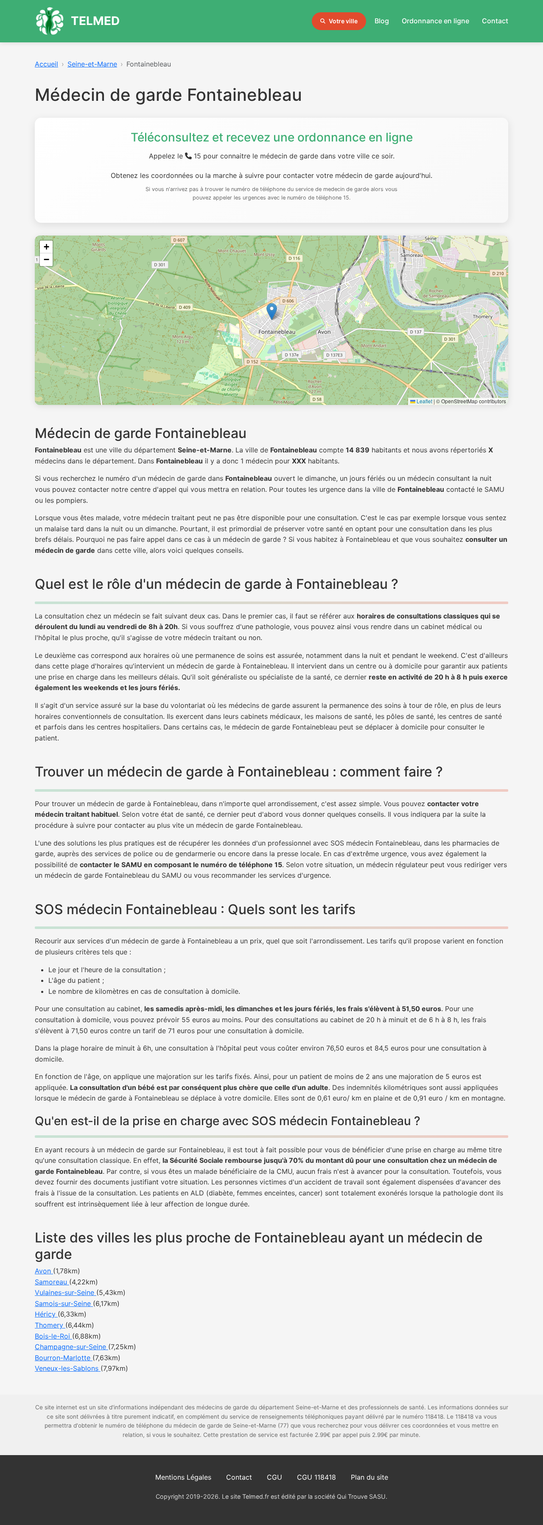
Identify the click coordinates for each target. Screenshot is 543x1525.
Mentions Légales (183, 1477)
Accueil (46, 64)
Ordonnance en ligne (435, 21)
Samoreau (52, 1282)
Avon (44, 1271)
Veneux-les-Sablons (68, 1368)
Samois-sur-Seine (64, 1303)
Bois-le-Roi (53, 1336)
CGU (274, 1477)
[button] (271, 311)
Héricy (46, 1314)
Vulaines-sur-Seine (65, 1292)
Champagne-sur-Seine (71, 1346)
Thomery (50, 1325)
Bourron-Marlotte (63, 1357)
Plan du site (369, 1477)
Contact (495, 21)
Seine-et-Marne (92, 64)
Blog (382, 21)
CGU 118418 (316, 1477)
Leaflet (423, 401)
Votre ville (343, 21)
